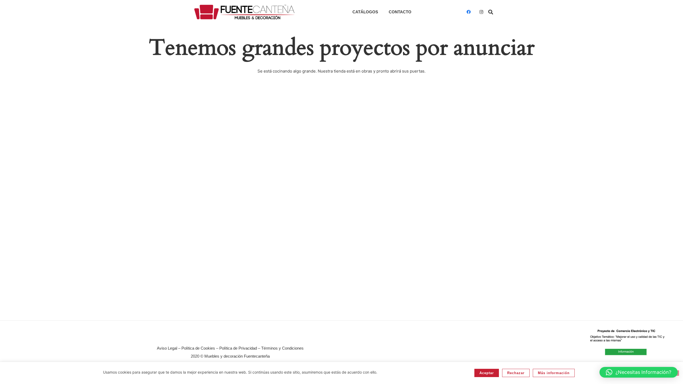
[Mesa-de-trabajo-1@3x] (244, 12)
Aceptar (486, 373)
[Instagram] (481, 12)
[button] (490, 12)
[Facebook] (468, 12)
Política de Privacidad (238, 348)
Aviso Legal (167, 348)
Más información (554, 373)
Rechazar (516, 373)
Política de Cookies (198, 348)
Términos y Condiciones (282, 348)
